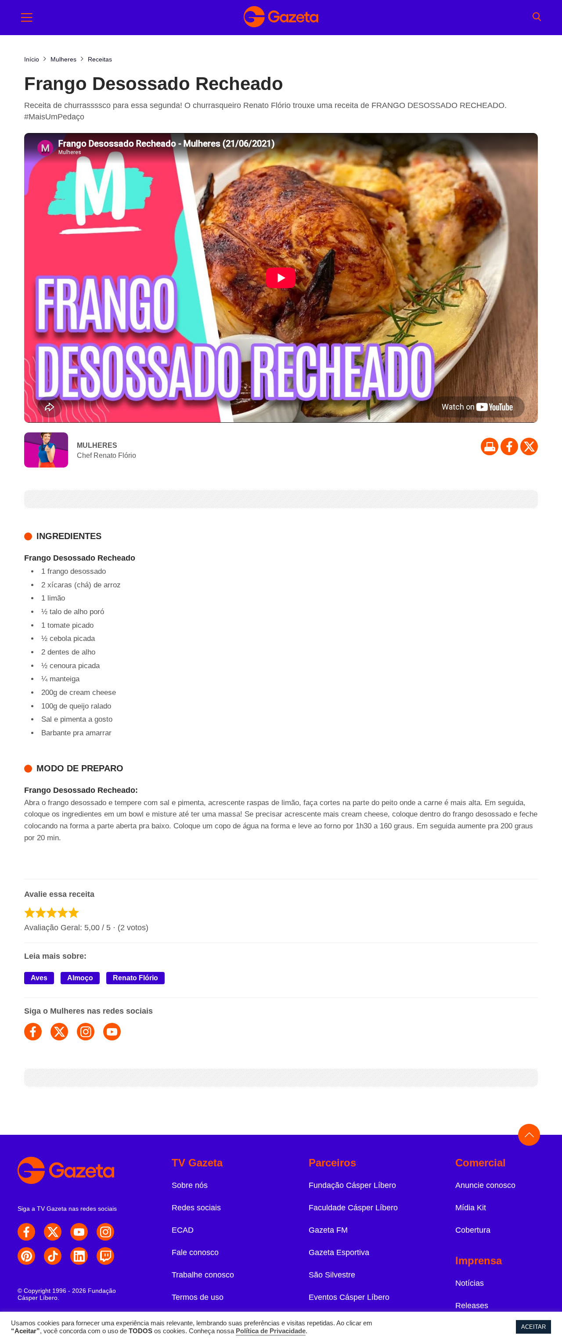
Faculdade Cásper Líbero (353, 1207)
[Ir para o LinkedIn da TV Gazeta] (79, 1256)
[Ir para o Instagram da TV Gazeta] (105, 1232)
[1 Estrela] (29, 912)
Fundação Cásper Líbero (352, 1185)
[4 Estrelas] (62, 912)
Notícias (469, 1283)
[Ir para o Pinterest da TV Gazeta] (26, 1256)
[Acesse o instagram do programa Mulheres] (85, 1031)
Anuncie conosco (485, 1185)
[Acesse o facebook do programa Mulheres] (33, 1031)
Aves (39, 978)
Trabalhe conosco (203, 1274)
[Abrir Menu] (26, 17)
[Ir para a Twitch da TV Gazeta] (105, 1256)
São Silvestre (332, 1274)
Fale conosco (195, 1252)
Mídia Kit (470, 1207)
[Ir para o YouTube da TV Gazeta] (79, 1232)
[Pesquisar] (537, 17)
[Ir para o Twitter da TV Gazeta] (529, 446)
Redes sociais (196, 1207)
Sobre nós (190, 1185)
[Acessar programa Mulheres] (46, 450)
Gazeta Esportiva (339, 1252)
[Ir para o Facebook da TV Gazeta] (509, 446)
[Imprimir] (489, 446)
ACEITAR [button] (533, 1327)
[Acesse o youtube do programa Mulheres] (112, 1031)
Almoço (80, 978)
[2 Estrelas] (40, 912)
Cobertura (472, 1230)
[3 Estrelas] (51, 912)
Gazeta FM (328, 1230)
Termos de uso (197, 1297)
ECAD (183, 1230)
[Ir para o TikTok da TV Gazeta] (52, 1256)
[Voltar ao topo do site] (529, 1135)
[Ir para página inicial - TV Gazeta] (281, 17)
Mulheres (97, 445)
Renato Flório (135, 978)
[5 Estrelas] (73, 912)
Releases (471, 1305)
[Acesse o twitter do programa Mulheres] (59, 1031)
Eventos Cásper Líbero (349, 1297)
